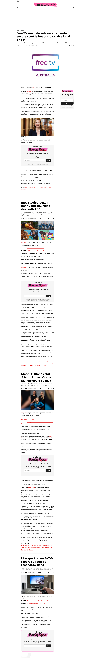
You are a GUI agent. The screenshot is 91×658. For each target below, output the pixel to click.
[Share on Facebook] (69, 45)
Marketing (39, 7)
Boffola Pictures (24, 363)
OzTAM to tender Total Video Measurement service (37, 603)
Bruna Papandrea (34, 545)
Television (22, 30)
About (57, 7)
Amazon (31, 549)
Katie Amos (30, 547)
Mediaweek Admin (22, 45)
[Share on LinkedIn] (73, 45)
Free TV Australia (25, 193)
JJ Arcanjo (43, 365)
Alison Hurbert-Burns (25, 545)
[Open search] (73, 8)
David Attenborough (49, 363)
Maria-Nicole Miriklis (39, 363)
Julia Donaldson (30, 365)
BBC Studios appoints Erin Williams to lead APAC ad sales (38, 250)
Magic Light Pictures (48, 361)
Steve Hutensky (42, 545)
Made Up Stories (24, 412)
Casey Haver (49, 545)
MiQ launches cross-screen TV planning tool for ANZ (37, 600)
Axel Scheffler (38, 365)
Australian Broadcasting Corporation (35, 361)
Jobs (54, 7)
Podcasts (50, 7)
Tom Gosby (25, 218)
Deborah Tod (31, 363)
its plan (33, 87)
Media (31, 7)
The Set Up (43, 547)
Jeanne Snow (24, 547)
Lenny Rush (23, 365)
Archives (60, 7)
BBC (27, 549)
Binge (47, 547)
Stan (25, 549)
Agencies (35, 7)
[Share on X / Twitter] (71, 45)
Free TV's (29, 91)
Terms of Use (40, 163)
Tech (43, 7)
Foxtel (51, 547)
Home (18, 30)
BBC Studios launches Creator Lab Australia (35, 248)
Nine (22, 549)
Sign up (48, 160)
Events (46, 7)
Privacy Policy (46, 163)
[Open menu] (18, 8)
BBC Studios (23, 242)
